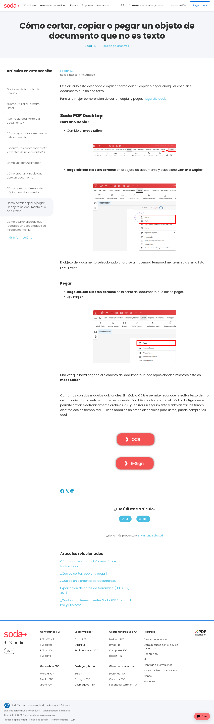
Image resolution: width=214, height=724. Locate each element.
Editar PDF (80, 639)
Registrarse (200, 5)
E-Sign (78, 673)
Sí (125, 519)
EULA (73, 719)
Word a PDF (47, 673)
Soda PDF (91, 46)
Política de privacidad (15, 719)
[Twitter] (11, 643)
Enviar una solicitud (150, 535)
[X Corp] (67, 491)
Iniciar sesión (178, 5)
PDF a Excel (46, 645)
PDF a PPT (45, 656)
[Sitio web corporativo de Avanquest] (7, 705)
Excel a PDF (46, 679)
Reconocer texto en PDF (123, 684)
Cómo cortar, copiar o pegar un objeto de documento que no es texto (26, 207)
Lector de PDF (117, 673)
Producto (149, 681)
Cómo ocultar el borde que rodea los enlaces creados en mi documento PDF (26, 226)
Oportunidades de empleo (56, 710)
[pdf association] (200, 633)
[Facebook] (62, 491)
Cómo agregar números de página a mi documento (25, 190)
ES (8, 651)
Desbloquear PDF (85, 684)
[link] (123, 5)
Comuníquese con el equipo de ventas (161, 646)
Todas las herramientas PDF (160, 670)
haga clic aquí (154, 99)
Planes (74, 5)
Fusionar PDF (116, 639)
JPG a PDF (46, 684)
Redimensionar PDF (86, 650)
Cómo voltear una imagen (24, 163)
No (143, 519)
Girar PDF (80, 645)
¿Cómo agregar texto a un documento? (24, 121)
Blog (146, 659)
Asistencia (103, 5)
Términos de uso (59, 719)
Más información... (19, 238)
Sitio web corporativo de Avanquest (22, 710)
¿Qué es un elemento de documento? (88, 581)
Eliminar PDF (116, 656)
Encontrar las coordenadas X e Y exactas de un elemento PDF (27, 150)
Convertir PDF (117, 679)
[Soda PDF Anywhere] (15, 633)
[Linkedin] (21, 643)
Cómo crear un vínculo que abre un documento (24, 175)
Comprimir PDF (118, 650)
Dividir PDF (115, 645)
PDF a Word (47, 639)
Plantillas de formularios (158, 665)
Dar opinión (151, 654)
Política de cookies (38, 719)
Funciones (30, 5)
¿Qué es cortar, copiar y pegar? (84, 573)
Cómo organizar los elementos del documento (27, 135)
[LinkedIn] (72, 491)
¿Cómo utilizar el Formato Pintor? (23, 106)
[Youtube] (16, 643)
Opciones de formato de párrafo (23, 91)
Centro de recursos (155, 639)
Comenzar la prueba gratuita (146, 5)
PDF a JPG (46, 650)
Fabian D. (66, 71)
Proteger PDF (82, 679)
